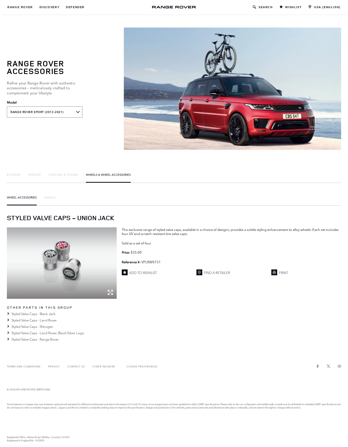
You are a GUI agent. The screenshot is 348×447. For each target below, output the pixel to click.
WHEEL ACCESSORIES (22, 197)
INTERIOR (34, 174)
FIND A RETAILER (217, 272)
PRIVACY (54, 366)
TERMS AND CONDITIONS (24, 366)
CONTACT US (76, 366)
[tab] (13, 174)
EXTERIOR (13, 174)
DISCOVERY (49, 7)
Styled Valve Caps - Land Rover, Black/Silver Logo (47, 332)
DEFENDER (75, 7)
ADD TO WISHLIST (143, 272)
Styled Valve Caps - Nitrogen (32, 326)
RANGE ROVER (20, 7)
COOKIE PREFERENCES (142, 366)
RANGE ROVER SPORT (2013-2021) (37, 112)
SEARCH (266, 7)
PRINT (283, 272)
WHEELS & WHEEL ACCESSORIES (108, 174)
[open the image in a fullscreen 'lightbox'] (61, 263)
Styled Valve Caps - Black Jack (33, 313)
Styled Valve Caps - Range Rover (35, 339)
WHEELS (50, 197)
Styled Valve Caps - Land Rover (34, 320)
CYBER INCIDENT (103, 366)
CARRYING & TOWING (63, 174)
